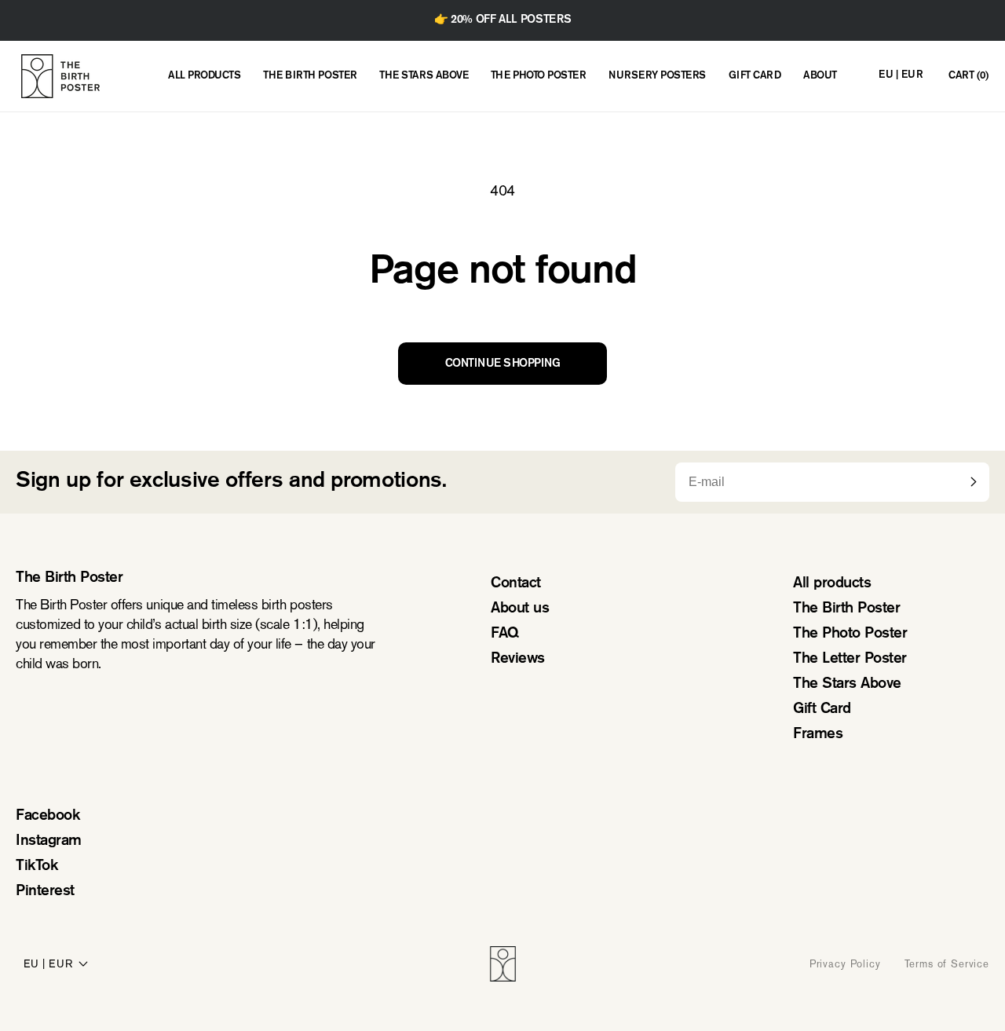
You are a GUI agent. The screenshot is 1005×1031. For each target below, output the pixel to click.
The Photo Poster (850, 634)
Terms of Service (946, 964)
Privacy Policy (845, 964)
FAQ (505, 634)
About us (520, 608)
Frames (817, 734)
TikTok (36, 866)
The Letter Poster (850, 659)
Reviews (518, 659)
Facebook (47, 816)
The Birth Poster (846, 608)
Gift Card (822, 709)
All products (832, 583)
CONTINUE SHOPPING (503, 364)
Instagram (49, 841)
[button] (968, 76)
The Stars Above (847, 684)
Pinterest (45, 891)
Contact (516, 583)
